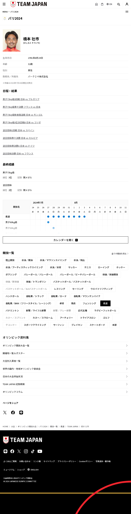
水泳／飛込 (79, 260)
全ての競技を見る (119, 253)
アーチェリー (66, 317)
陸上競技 (10, 260)
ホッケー (120, 267)
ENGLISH (35, 469)
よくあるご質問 (10, 461)
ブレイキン (76, 324)
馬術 (73, 303)
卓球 (62, 303)
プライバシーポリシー (66, 461)
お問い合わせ (25, 461)
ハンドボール (12, 296)
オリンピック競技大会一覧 (16, 345)
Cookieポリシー (86, 461)
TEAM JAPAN (72, 426)
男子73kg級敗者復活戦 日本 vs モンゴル (23, 114)
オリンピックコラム (13, 391)
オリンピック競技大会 (27, 426)
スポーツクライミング (35, 324)
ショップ (21, 469)
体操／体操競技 (110, 274)
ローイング (103, 267)
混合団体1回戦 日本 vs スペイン (18, 130)
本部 (114, 324)
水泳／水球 (55, 267)
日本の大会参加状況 (13, 376)
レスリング (59, 288)
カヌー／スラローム (43, 317)
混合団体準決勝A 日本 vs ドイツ (19, 145)
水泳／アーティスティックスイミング (24, 267)
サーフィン (58, 324)
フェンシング (89, 303)
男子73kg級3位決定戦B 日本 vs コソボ (22, 122)
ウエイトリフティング (102, 288)
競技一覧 (54, 426)
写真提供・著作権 (103, 461)
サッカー (72, 267)
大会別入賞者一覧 (11, 360)
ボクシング (11, 274)
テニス (87, 267)
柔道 (62, 426)
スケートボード (97, 324)
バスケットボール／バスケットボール (72, 281)
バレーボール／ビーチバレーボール (77, 274)
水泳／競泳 (27, 260)
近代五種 (82, 310)
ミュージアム (8, 469)
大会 (13, 426)
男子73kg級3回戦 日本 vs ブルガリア (21, 99)
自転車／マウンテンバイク (87, 296)
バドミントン (12, 310)
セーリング (77, 288)
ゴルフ (106, 317)
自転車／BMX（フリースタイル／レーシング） (29, 303)
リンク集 (37, 461)
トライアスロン (88, 317)
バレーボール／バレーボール (38, 274)
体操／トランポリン (36, 281)
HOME (5, 426)
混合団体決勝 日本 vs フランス (18, 153)
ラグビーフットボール (105, 310)
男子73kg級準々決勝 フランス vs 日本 (21, 106)
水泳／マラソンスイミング (53, 260)
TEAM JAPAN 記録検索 (14, 384)
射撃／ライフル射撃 (36, 310)
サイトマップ (49, 461)
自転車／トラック (35, 296)
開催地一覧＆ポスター (14, 353)
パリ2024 (43, 426)
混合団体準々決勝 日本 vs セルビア (20, 138)
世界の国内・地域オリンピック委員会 (21, 368)
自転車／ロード (59, 296)
